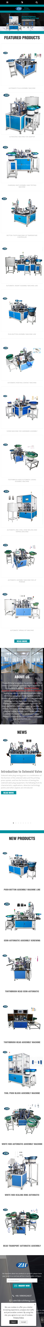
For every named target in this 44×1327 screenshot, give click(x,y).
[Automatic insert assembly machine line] (22, 262)
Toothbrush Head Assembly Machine (22, 1042)
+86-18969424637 (23, 1295)
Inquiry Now (24, 1285)
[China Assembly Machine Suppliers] (22, 22)
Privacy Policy (18, 1318)
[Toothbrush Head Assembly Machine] (22, 1018)
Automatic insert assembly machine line (22, 286)
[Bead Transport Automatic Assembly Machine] (22, 1222)
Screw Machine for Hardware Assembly (22, 431)
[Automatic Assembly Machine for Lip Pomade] (22, 557)
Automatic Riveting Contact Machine (22, 383)
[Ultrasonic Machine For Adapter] (22, 113)
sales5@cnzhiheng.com (23, 1300)
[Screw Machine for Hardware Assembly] (22, 408)
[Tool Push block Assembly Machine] (22, 1069)
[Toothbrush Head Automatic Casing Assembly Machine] (22, 456)
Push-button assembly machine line (22, 334)
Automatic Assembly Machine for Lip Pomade (22, 581)
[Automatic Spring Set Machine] (22, 607)
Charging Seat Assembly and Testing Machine (22, 186)
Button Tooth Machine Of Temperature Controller (22, 236)
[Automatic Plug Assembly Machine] (22, 65)
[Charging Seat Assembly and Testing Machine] (22, 162)
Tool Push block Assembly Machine (22, 1093)
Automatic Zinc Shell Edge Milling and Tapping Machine (22, 531)
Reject (13, 1322)
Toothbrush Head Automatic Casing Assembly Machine (22, 480)
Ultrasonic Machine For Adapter (22, 137)
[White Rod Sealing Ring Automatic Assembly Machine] (22, 1171)
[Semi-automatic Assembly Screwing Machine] (22, 916)
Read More (22, 641)
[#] (22, 660)
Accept (23, 1322)
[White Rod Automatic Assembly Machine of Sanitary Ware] (22, 1120)
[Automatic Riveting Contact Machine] (22, 359)
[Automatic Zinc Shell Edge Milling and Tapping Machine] (22, 506)
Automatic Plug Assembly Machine (22, 88)
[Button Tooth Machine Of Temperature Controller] (22, 212)
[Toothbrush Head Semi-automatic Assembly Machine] (22, 967)
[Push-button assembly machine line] (22, 311)
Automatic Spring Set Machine (22, 630)
